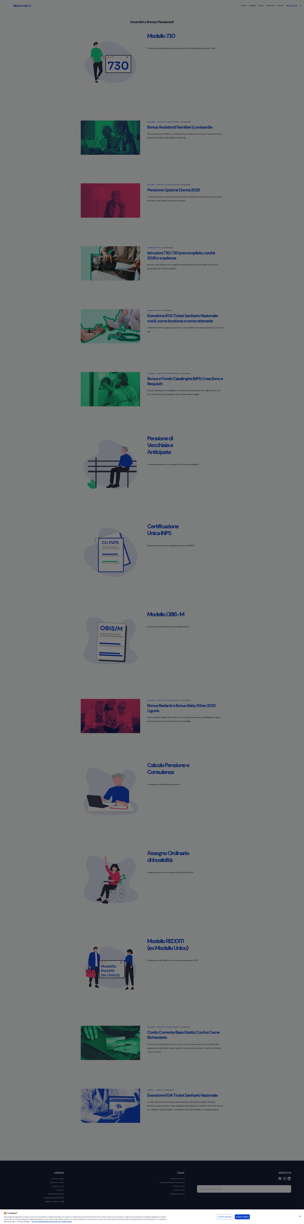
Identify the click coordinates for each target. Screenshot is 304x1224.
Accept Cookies (242, 1217)
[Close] (300, 1216)
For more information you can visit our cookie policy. (51, 1222)
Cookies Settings (224, 1217)
